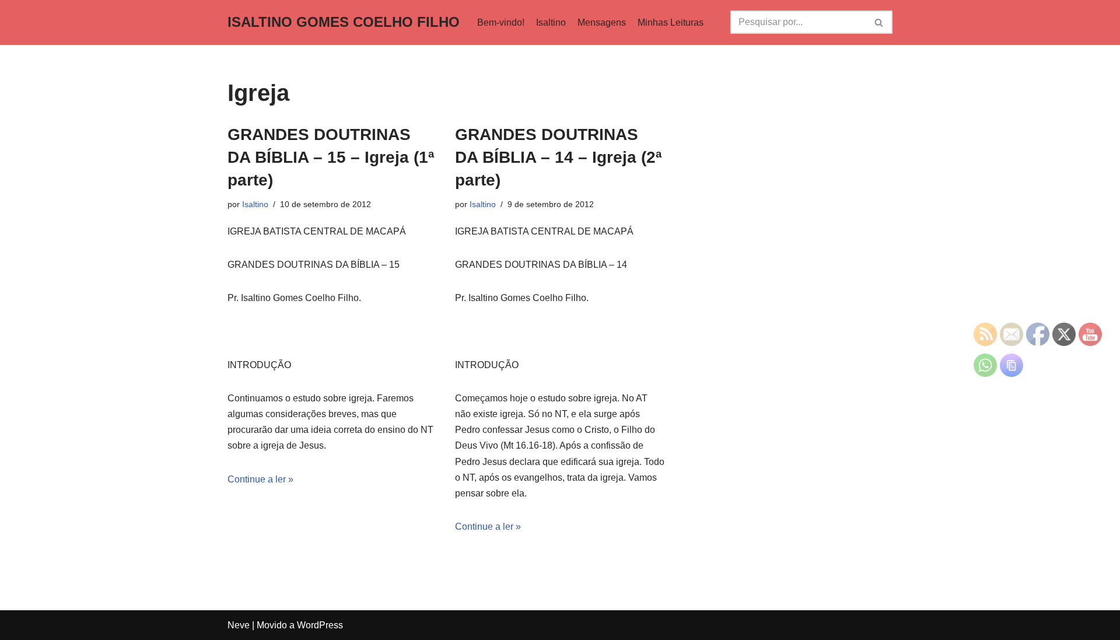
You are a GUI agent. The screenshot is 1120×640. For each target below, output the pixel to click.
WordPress (320, 625)
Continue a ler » (260, 479)
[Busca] (879, 22)
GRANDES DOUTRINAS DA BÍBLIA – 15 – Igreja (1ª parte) (331, 157)
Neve (239, 625)
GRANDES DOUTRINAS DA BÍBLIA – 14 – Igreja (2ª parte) (558, 157)
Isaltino (551, 22)
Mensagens (602, 22)
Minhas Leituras (671, 22)
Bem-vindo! (500, 22)
